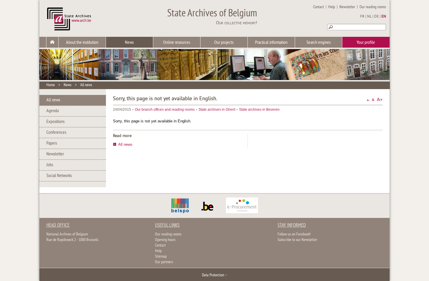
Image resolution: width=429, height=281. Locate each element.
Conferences (56, 133)
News (129, 43)
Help (331, 7)
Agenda (52, 111)
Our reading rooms (373, 7)
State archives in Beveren (259, 109)
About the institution (82, 43)
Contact (318, 7)
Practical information (271, 43)
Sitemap (161, 256)
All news (86, 85)
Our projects (223, 43)
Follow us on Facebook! (294, 234)
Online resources (176, 43)
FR (362, 16)
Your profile (366, 43)
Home (50, 85)
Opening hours (165, 240)
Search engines (318, 43)
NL (369, 16)
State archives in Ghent (216, 109)
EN (383, 16)
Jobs (49, 165)
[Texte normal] (373, 100)
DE (376, 16)
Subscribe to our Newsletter (297, 240)
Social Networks (59, 176)
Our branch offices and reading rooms (165, 109)
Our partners (164, 262)
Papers (51, 143)
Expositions (55, 122)
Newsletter (347, 7)
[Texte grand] (380, 100)
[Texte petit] (368, 100)
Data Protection (213, 275)
